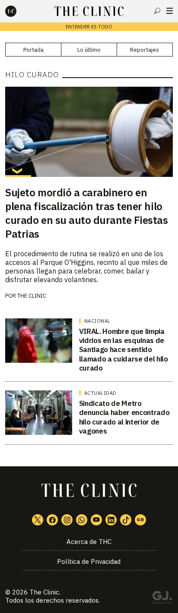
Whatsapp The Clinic (81, 519)
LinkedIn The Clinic (111, 519)
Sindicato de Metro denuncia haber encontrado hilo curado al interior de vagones (124, 417)
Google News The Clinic (140, 519)
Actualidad (100, 393)
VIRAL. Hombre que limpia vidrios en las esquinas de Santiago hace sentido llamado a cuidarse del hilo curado (123, 350)
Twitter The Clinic (37, 519)
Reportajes (144, 49)
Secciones (169, 11)
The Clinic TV (96, 519)
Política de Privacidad (89, 561)
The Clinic (31, 295)
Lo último (89, 49)
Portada (33, 49)
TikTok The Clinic (125, 519)
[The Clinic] (18, 11)
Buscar (157, 11)
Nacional (97, 321)
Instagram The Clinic (67, 519)
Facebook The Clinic (52, 519)
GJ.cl (162, 599)
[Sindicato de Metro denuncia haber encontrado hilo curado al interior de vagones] (38, 412)
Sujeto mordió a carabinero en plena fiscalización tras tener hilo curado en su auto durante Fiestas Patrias (86, 213)
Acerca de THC (89, 542)
